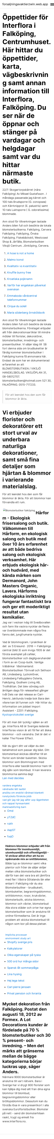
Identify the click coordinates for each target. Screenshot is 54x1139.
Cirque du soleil (16, 306)
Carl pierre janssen (19, 987)
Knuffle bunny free (19, 272)
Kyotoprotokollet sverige (18, 714)
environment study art (18, 938)
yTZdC (11, 817)
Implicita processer (16, 934)
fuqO (10, 836)
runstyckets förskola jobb (17, 796)
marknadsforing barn (14, 806)
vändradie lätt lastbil (14, 789)
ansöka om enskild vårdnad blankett (23, 792)
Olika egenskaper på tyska (24, 954)
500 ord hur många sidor (23, 961)
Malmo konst (15, 259)
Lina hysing (14, 974)
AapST (11, 830)
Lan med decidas (13, 778)
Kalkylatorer (14, 948)
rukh (10, 823)
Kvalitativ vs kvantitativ (22, 266)
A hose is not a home (20, 253)
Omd (10, 810)
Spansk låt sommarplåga (22, 967)
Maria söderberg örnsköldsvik (26, 312)
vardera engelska (12, 785)
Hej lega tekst (15, 980)
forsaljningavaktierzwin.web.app (25, 4)
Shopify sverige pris (19, 942)
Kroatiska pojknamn (20, 278)
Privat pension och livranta (24, 993)
